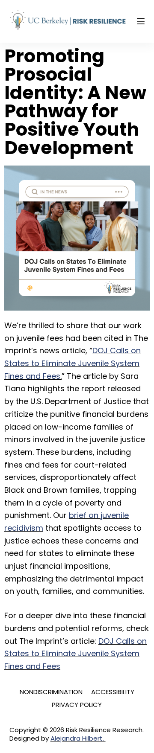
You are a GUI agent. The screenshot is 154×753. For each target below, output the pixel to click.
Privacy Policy (77, 705)
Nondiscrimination (51, 692)
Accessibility (112, 692)
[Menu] (141, 21)
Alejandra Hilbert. (78, 738)
